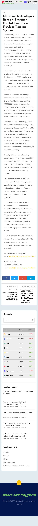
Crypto (6, 455)
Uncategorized (9, 462)
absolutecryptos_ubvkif (10, 396)
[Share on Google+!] (23, 278)
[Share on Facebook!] (6, 278)
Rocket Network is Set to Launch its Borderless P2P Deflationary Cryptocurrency (10, 296)
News (4, 13)
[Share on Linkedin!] (31, 278)
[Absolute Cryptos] (19, 495)
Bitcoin (6, 452)
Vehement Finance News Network (16, 466)
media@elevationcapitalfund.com (22, 256)
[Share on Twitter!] (14, 278)
